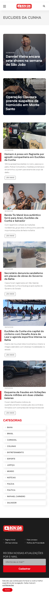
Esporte (11, 459)
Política (11, 490)
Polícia (10, 484)
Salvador (11, 503)
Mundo (10, 471)
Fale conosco (32, 540)
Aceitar (7, 590)
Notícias (11, 477)
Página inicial (10, 540)
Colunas (11, 446)
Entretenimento (15, 452)
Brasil (10, 433)
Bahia (10, 427)
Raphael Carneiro (16, 496)
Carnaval (12, 440)
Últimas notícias (11, 543)
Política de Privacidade (35, 543)
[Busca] (44, 6)
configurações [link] (8, 585)
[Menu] (4, 6)
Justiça (11, 465)
